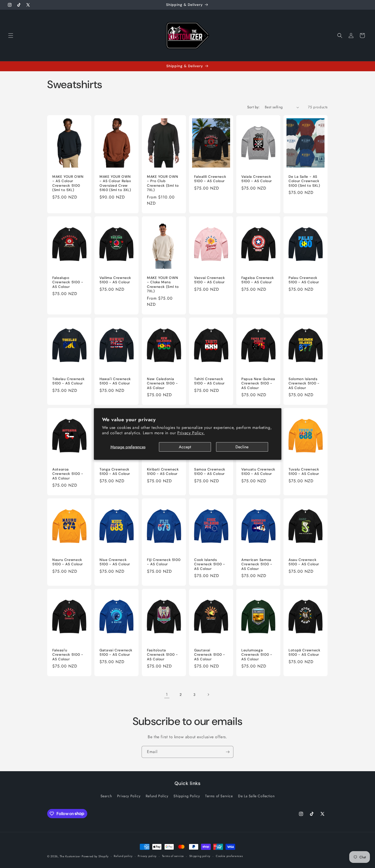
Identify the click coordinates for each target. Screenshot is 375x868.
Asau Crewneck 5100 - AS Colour (304, 561)
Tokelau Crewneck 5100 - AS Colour (68, 381)
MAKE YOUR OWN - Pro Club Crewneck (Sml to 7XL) (163, 183)
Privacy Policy (128, 796)
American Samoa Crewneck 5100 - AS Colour (256, 564)
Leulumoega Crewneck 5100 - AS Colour (256, 654)
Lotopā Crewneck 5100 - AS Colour (304, 652)
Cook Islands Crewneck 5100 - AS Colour (209, 564)
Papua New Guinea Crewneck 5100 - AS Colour (258, 383)
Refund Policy (157, 796)
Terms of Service (219, 796)
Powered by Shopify (95, 856)
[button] (10, 35)
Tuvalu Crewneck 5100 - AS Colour (304, 471)
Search (106, 796)
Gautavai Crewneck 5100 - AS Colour (209, 654)
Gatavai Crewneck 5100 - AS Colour (115, 652)
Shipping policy (200, 856)
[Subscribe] (227, 752)
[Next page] (208, 694)
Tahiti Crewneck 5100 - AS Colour (209, 381)
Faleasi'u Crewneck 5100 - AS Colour (67, 654)
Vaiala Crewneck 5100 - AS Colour (256, 178)
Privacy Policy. (191, 433)
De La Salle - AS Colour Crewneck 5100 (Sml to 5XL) (304, 181)
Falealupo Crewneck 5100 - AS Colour (67, 282)
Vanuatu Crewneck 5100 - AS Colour (258, 471)
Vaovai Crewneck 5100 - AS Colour (209, 279)
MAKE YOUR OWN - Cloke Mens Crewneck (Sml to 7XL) (163, 284)
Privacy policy (147, 856)
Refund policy (123, 856)
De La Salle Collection (256, 796)
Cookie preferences (229, 856)
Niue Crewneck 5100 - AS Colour (114, 561)
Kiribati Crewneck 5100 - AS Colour (163, 471)
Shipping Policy (186, 796)
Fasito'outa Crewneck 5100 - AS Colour (162, 654)
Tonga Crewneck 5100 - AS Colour (114, 471)
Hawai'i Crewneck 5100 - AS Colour (115, 381)
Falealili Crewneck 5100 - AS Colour (210, 178)
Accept (185, 447)
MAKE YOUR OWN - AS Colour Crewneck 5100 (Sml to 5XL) (67, 183)
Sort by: (253, 107)
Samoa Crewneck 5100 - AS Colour (209, 471)
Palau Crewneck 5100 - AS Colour (304, 279)
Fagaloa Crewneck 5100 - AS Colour (257, 279)
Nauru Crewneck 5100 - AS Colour (67, 561)
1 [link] (167, 694)
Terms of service (173, 856)
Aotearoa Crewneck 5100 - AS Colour (67, 473)
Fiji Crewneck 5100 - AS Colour (163, 561)
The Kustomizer (70, 856)
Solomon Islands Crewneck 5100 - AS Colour (304, 383)
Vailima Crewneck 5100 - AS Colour (115, 279)
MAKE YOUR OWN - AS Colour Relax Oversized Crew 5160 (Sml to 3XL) (115, 183)
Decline (241, 447)
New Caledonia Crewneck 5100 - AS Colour (162, 383)
